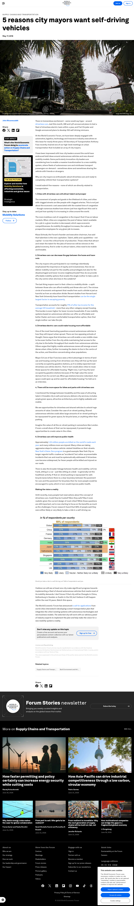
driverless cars (41, 124)
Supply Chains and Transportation (21, 15)
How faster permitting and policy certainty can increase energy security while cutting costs (33, 780)
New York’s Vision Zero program (49, 451)
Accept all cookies (115, 895)
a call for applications (81, 606)
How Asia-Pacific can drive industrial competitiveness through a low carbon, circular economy (99, 780)
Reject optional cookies (115, 889)
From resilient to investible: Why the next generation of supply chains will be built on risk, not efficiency (83, 823)
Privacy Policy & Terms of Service (67, 893)
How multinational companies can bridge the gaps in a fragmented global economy (114, 822)
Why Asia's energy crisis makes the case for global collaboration (17, 821)
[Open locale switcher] (3, 900)
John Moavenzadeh (10, 121)
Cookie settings (115, 901)
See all (127, 729)
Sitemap (67, 897)
